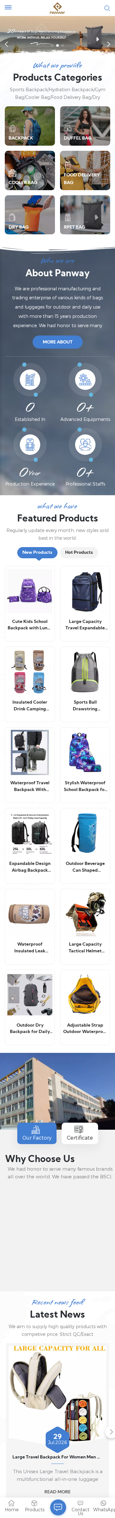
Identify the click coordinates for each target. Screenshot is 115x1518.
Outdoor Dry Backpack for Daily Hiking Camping (30, 1029)
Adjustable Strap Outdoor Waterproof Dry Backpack (85, 1029)
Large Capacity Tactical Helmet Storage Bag (85, 948)
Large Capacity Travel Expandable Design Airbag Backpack (85, 625)
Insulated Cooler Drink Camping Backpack (29, 706)
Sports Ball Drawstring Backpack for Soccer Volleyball (85, 706)
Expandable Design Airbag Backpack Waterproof (29, 867)
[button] (52, 45)
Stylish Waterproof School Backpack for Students (85, 787)
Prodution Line (58, 1270)
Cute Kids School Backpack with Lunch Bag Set (30, 625)
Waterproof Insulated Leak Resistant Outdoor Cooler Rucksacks (30, 948)
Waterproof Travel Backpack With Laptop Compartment (30, 787)
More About (58, 342)
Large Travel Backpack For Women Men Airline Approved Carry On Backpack (57, 1457)
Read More (57, 1492)
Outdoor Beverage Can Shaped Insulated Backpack (85, 867)
